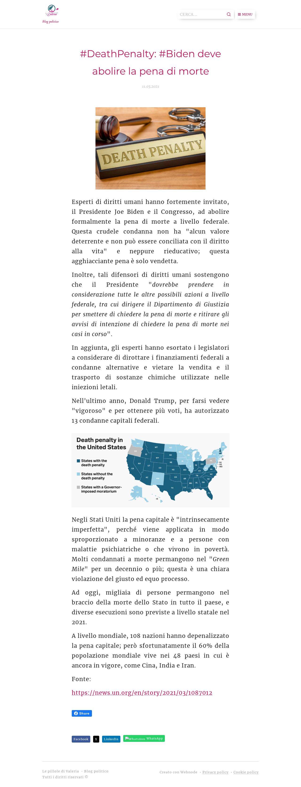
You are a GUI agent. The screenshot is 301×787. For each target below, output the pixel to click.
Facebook (81, 739)
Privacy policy (215, 772)
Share (84, 713)
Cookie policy (246, 772)
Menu (247, 14)
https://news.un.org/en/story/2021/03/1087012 (142, 692)
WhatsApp (155, 738)
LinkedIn (111, 739)
